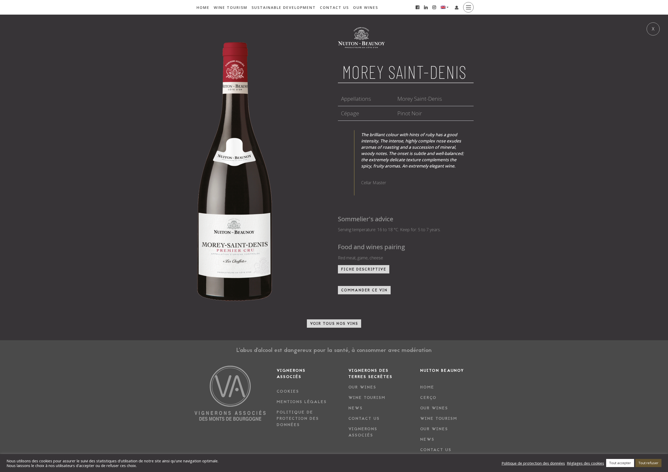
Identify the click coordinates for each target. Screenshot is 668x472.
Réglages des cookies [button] (585, 463)
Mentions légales (302, 402)
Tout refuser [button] (648, 463)
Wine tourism (230, 7)
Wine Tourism (438, 419)
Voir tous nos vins (334, 324)
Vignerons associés (291, 374)
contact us (364, 419)
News (355, 408)
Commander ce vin (364, 291)
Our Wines (434, 408)
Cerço (428, 398)
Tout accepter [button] (620, 463)
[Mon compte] (457, 7)
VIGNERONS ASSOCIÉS (362, 432)
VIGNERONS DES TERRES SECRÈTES (370, 374)
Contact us (334, 7)
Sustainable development (284, 7)
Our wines (365, 7)
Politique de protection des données (298, 418)
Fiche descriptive (363, 270)
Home (203, 7)
